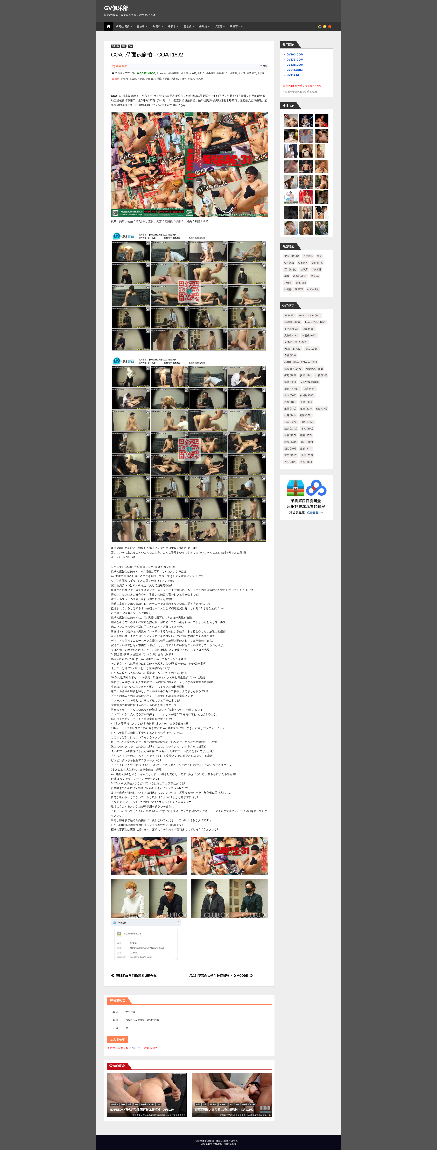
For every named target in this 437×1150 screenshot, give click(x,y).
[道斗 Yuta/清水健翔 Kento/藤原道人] (321, 166)
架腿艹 (252, 73)
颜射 (306, 448)
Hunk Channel (310, 315)
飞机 (158, 1104)
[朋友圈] (320, 26)
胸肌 (142, 78)
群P (231, 1104)
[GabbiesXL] (291, 227)
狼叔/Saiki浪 (300, 276)
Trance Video (315, 322)
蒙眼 (167, 78)
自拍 (307, 428)
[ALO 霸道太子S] (291, 181)
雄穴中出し (313, 289)
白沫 (290, 395)
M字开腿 (175, 73)
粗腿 (321, 408)
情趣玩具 (314, 368)
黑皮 (290, 461)
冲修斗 (288, 282)
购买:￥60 (121, 66)
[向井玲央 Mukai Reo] (321, 212)
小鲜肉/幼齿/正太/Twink (300, 362)
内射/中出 (292, 348)
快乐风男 (289, 262)
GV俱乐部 (116, 8)
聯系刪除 (231, 1144)
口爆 (198, 1104)
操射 (290, 381)
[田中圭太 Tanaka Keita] (321, 181)
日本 (174, 26)
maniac (163, 73)
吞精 (290, 355)
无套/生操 (309, 381)
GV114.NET (294, 75)
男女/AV (315, 276)
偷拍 (194, 73)
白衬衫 (307, 395)
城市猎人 (303, 262)
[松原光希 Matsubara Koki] (321, 135)
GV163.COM (295, 54)
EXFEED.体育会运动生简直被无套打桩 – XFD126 (142, 1109)
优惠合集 (115, 46)
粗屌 (125, 78)
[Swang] (321, 120)
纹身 (290, 415)
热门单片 (213, 1104)
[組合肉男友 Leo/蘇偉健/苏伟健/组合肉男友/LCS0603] (306, 135)
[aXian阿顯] (306, 227)
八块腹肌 (308, 256)
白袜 (290, 401)
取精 (205, 26)
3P (289, 315)
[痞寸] (306, 166)
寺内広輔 (316, 269)
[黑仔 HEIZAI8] (306, 181)
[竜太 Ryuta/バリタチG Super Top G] (306, 151)
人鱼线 (291, 335)
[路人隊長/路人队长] (306, 212)
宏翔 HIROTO (291, 256)
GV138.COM (295, 64)
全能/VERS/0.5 (295, 342)
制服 (123, 46)
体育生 (309, 335)
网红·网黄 (124, 26)
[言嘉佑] (291, 151)
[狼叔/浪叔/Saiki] (291, 135)
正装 (262, 73)
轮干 (307, 441)
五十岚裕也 (290, 269)
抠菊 (234, 73)
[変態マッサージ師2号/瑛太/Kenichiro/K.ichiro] (321, 151)
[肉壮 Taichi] (321, 227)
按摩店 (304, 269)
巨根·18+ (224, 73)
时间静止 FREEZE (293, 289)
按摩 (142, 26)
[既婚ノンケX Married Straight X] (291, 166)
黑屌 (192, 78)
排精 (321, 375)
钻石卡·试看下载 (147, 1104)
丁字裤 (291, 328)
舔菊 (159, 78)
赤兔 (319, 256)
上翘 (185, 73)
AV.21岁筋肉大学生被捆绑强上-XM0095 (218, 976)
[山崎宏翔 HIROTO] (291, 120)
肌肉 (133, 78)
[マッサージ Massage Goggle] (321, 197)
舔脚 (290, 435)
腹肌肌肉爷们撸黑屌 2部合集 (136, 976)
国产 (158, 26)
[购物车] (325, 26)
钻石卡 (136, 1048)
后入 (202, 73)
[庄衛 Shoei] (306, 197)
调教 (136, 1104)
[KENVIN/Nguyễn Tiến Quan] (306, 120)
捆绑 (305, 375)
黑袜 (200, 78)
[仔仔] (291, 212)
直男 (220, 26)
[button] (330, 26)
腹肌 (150, 78)
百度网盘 (223, 1104)
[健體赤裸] (291, 197)
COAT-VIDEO (147, 73)
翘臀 (305, 415)
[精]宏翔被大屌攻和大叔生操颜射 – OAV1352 (224, 1109)
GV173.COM (295, 59)
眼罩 (290, 408)
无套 (243, 73)
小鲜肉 (211, 73)
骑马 (184, 78)
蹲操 (175, 78)
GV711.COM (295, 69)
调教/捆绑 (301, 282)
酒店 (290, 448)
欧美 (189, 26)
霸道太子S (317, 262)
